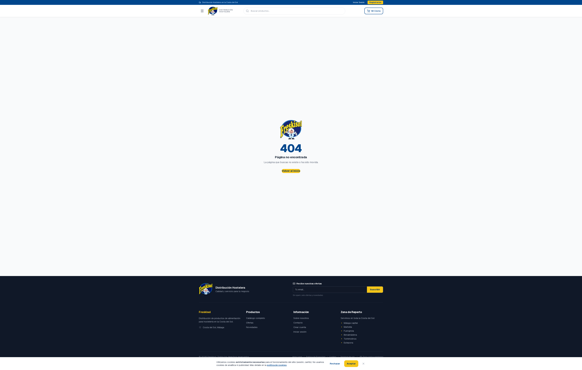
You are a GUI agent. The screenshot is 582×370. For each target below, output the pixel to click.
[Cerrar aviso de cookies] (363, 363)
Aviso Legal (297, 357)
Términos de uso (347, 357)
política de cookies (277, 365)
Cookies (332, 357)
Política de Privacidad (315, 357)
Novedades (252, 327)
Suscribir (375, 289)
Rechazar (335, 363)
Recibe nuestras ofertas (309, 283)
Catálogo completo (255, 318)
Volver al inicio (291, 170)
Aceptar (351, 363)
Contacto (298, 322)
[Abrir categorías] (202, 11)
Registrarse (375, 2)
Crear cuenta (299, 327)
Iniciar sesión (299, 331)
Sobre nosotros (301, 318)
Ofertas (249, 322)
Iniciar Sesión (359, 2)
